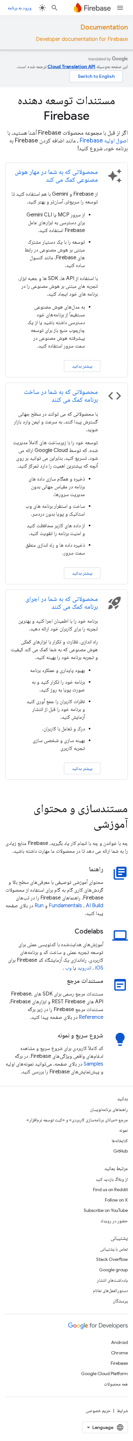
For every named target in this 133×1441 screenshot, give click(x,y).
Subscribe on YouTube (106, 1210)
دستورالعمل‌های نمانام (110, 1290)
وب (68, 968)
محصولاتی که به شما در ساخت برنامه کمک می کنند (61, 396)
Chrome (119, 1353)
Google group (113, 1270)
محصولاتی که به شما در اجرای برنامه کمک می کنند (62, 603)
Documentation (104, 27)
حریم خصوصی (98, 1410)
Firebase (119, 1363)
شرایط (122, 1410)
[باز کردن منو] (120, 8)
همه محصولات (116, 1384)
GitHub (120, 1151)
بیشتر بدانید (82, 366)
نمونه (123, 1130)
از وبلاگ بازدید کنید (112, 1179)
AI (88, 905)
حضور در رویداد (114, 1221)
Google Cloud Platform (104, 1373)
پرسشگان (120, 1301)
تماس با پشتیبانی (114, 1249)
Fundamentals (65, 905)
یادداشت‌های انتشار (112, 1280)
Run (39, 905)
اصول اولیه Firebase (104, 140)
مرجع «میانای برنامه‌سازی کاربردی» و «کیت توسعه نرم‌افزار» (77, 1120)
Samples (93, 1064)
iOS (99, 968)
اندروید (84, 968)
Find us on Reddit (110, 1189)
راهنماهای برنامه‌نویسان (109, 1109)
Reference (91, 1017)
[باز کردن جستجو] (54, 8)
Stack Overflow (112, 1259)
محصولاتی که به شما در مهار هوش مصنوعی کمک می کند (56, 176)
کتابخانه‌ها (120, 1140)
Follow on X (116, 1200)
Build (97, 905)
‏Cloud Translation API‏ (71, 66)
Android (119, 1342)
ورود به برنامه (19, 8)
